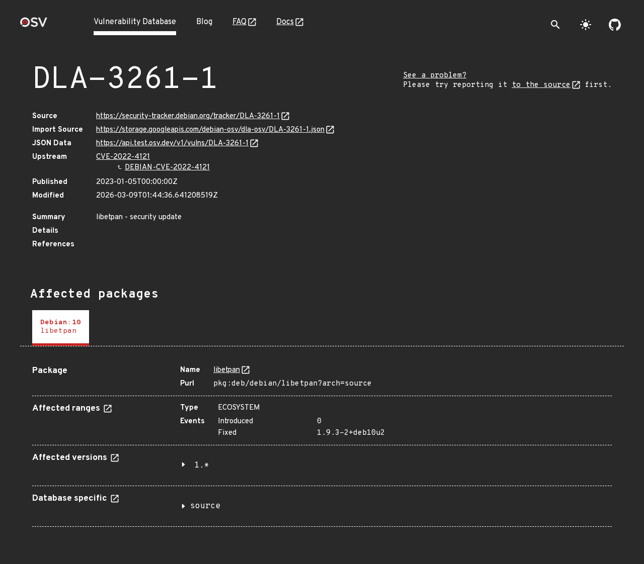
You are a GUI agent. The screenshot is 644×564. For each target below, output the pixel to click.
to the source (541, 85)
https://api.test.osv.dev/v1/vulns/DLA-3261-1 (172, 143)
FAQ (239, 22)
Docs (285, 22)
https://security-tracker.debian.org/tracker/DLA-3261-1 (188, 116)
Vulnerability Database (135, 22)
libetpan (226, 370)
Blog (204, 22)
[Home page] (33, 25)
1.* (201, 465)
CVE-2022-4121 (123, 157)
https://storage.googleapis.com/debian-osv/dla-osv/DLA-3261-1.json (210, 130)
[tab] (60, 328)
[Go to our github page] (615, 25)
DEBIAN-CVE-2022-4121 (167, 167)
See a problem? (434, 75)
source (205, 506)
